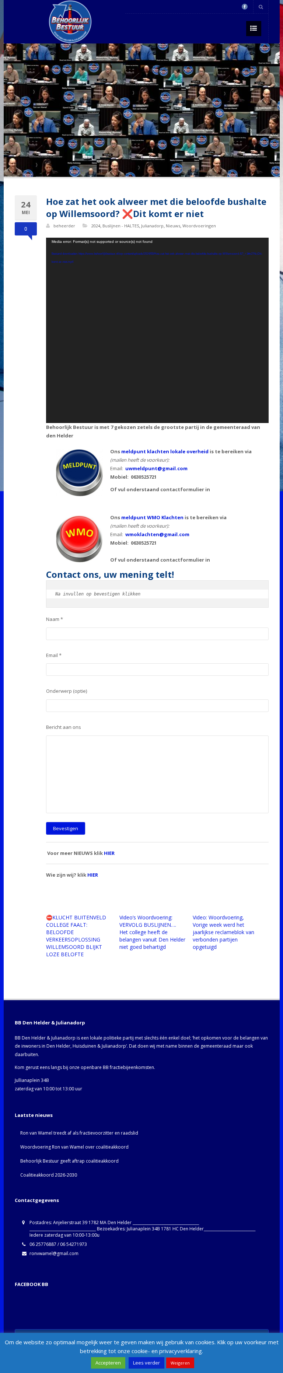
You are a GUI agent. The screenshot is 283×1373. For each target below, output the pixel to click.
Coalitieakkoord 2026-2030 (48, 1175)
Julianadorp (152, 225)
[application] (157, 330)
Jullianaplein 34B (32, 1080)
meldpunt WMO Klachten (152, 517)
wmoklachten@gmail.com (157, 534)
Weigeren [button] (180, 1363)
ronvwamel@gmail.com (53, 1253)
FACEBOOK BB (31, 1284)
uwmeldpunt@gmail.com (156, 468)
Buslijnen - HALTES (120, 225)
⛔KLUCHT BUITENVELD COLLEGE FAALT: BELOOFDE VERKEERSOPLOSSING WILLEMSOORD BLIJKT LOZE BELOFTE (76, 936)
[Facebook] (245, 7)
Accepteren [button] (108, 1362)
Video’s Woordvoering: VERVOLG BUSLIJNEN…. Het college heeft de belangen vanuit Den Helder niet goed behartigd (152, 932)
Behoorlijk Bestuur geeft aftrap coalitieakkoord (69, 1161)
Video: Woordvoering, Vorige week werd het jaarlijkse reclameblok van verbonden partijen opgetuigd (223, 932)
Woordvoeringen (199, 225)
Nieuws (173, 225)
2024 (95, 225)
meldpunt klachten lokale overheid (165, 451)
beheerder (64, 225)
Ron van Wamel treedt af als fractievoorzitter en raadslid (79, 1133)
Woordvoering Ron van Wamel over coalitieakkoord (74, 1147)
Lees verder (146, 1362)
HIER (109, 853)
